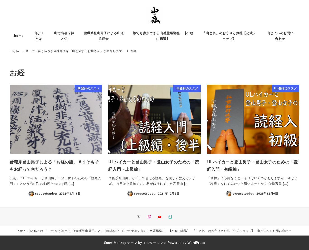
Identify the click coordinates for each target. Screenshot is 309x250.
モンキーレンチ (155, 242)
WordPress (196, 242)
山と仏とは (35, 231)
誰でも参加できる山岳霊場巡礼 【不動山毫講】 (156, 231)
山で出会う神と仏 (57, 231)
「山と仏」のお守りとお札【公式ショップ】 (224, 231)
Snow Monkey (115, 242)
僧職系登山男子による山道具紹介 (96, 231)
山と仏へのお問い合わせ (274, 231)
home (22, 231)
